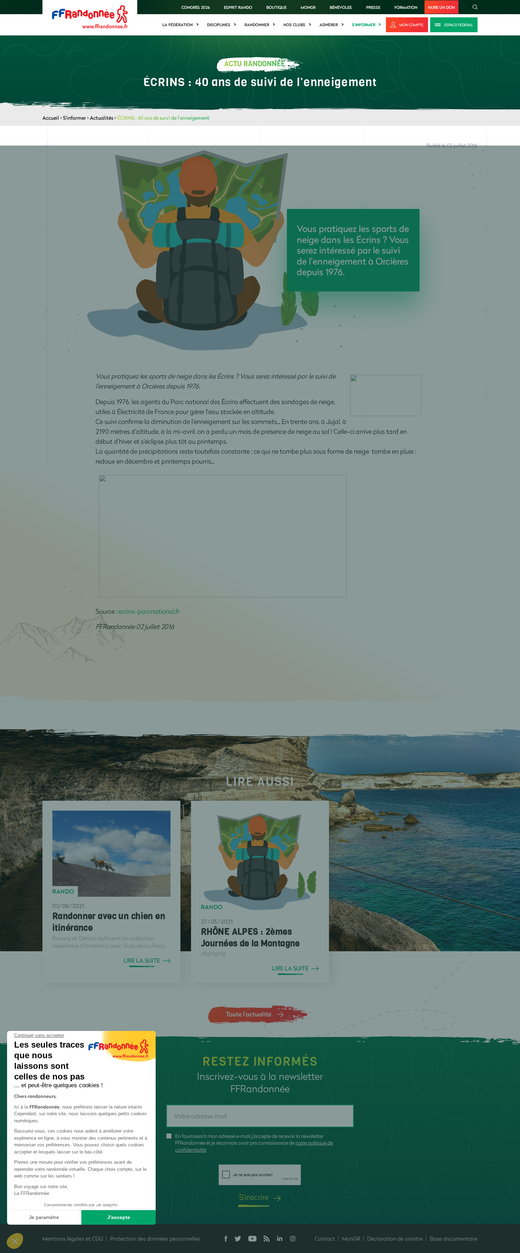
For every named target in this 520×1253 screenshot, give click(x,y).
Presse (373, 7)
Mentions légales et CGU (72, 1238)
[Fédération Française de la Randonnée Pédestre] (90, 16)
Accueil (50, 117)
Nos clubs (294, 25)
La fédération (177, 25)
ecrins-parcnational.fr (149, 611)
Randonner (256, 25)
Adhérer (328, 25)
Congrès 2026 (195, 7)
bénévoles (341, 7)
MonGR (308, 7)
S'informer (363, 25)
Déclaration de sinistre (395, 1238)
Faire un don (441, 7)
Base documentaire (454, 1238)
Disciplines (218, 25)
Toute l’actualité (248, 1014)
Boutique (276, 7)
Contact (325, 1238)
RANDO (63, 891)
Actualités (101, 117)
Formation (405, 7)
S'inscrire (253, 1197)
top (394, 1205)
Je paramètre (44, 1217)
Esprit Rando (238, 7)
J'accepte (118, 1217)
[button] (14, 1240)
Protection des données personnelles (155, 1238)
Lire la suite (141, 960)
